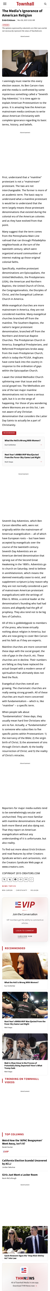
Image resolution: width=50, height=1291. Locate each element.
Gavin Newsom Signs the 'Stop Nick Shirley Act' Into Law (24, 1257)
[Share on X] (4, 880)
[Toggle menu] (4, 3)
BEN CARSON (7, 890)
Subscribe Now (25, 936)
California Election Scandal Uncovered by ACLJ (24, 1162)
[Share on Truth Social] (9, 880)
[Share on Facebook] (15, 880)
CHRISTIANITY (21, 890)
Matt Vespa (8, 1027)
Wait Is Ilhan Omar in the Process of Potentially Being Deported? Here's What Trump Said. (23, 1066)
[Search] (45, 4)
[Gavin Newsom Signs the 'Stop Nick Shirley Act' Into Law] (25, 1239)
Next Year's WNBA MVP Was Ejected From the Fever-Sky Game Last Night (24, 1023)
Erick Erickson (8, 20)
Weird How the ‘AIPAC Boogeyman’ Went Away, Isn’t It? (22, 1142)
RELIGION (34, 890)
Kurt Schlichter (9, 986)
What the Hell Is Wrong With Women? (21, 982)
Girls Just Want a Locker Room (20, 1175)
